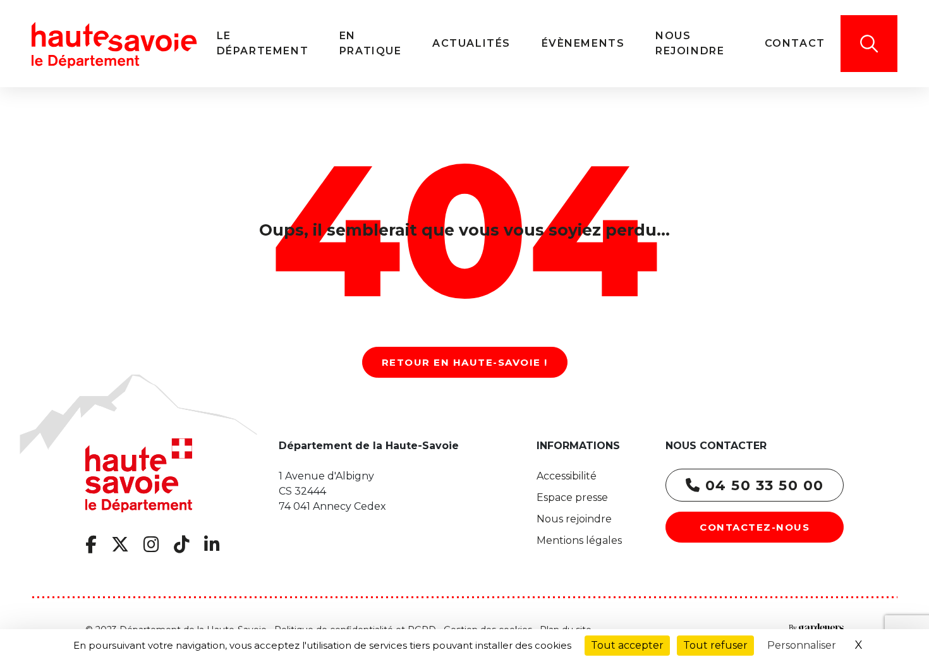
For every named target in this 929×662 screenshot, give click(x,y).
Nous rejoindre (574, 519)
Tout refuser (715, 645)
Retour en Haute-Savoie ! (465, 362)
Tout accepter (627, 645)
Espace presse (572, 497)
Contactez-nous (755, 527)
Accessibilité (567, 476)
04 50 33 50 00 (762, 485)
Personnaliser (801, 645)
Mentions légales (579, 540)
